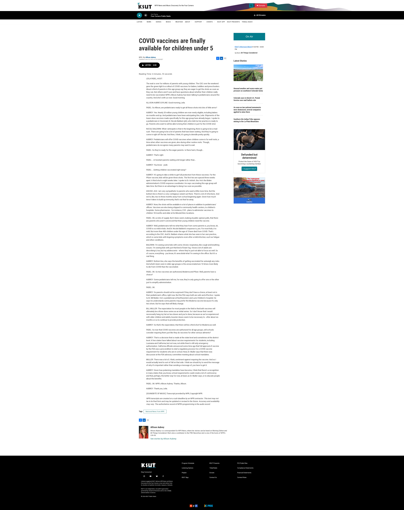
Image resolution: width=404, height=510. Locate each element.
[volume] (146, 15)
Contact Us (213, 477)
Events (210, 22)
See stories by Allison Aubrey (163, 438)
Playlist (184, 473)
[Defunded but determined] (249, 139)
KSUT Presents (233, 22)
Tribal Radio (247, 22)
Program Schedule (188, 463)
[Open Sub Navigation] (144, 22)
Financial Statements (244, 473)
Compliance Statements (245, 468)
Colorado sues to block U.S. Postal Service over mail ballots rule (247, 99)
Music (168, 22)
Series (158, 22)
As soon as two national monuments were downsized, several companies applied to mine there (247, 109)
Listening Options (187, 468)
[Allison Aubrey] (143, 432)
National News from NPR (155, 411)
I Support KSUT (249, 168)
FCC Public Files (242, 463)
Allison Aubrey (151, 57)
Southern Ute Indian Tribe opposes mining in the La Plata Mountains (247, 120)
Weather (179, 22)
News (149, 22)
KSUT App (221, 22)
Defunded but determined (249, 156)
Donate (262, 5)
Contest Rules (242, 477)
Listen (139, 22)
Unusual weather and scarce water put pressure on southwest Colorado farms (248, 89)
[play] (139, 15)
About (187, 22)
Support (198, 22)
